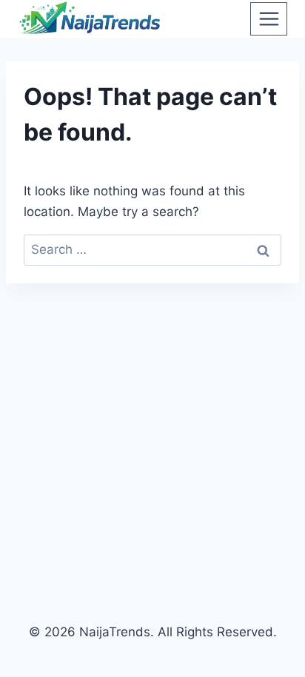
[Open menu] (268, 18)
